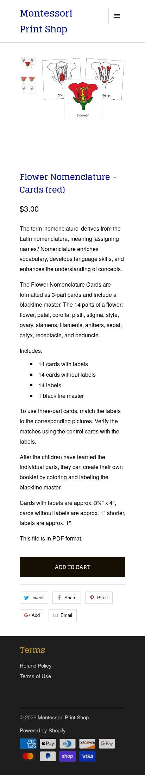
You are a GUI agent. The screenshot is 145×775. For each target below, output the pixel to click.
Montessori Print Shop (46, 21)
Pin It (102, 597)
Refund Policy (36, 665)
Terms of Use (35, 676)
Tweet (38, 597)
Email (66, 615)
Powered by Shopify (43, 730)
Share (70, 597)
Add (36, 615)
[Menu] (116, 16)
